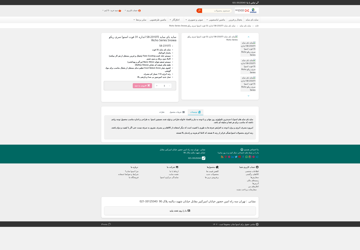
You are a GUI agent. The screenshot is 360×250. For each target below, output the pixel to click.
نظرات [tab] (162, 112)
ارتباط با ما (174, 171)
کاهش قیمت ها (212, 171)
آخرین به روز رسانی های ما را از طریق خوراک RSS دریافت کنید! (222, 156)
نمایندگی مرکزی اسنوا (169, 177)
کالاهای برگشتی (252, 174)
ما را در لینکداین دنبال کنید (232, 156)
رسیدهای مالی (253, 180)
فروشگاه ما (134, 177)
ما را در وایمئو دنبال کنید (229, 156)
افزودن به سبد (142, 85)
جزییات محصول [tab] (177, 112)
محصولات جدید (212, 174)
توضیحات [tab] (195, 112)
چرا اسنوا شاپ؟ (132, 171)
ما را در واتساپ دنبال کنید (246, 156)
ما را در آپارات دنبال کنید (253, 156)
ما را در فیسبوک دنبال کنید (243, 156)
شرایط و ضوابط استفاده (128, 174)
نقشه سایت (174, 174)
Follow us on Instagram (250, 156)
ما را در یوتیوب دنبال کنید (239, 156)
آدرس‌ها (255, 183)
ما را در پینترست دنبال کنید (225, 156)
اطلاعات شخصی (252, 171)
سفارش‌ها (255, 177)
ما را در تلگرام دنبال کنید (257, 156)
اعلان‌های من (253, 186)
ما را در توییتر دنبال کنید (236, 156)
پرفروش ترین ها (212, 177)
